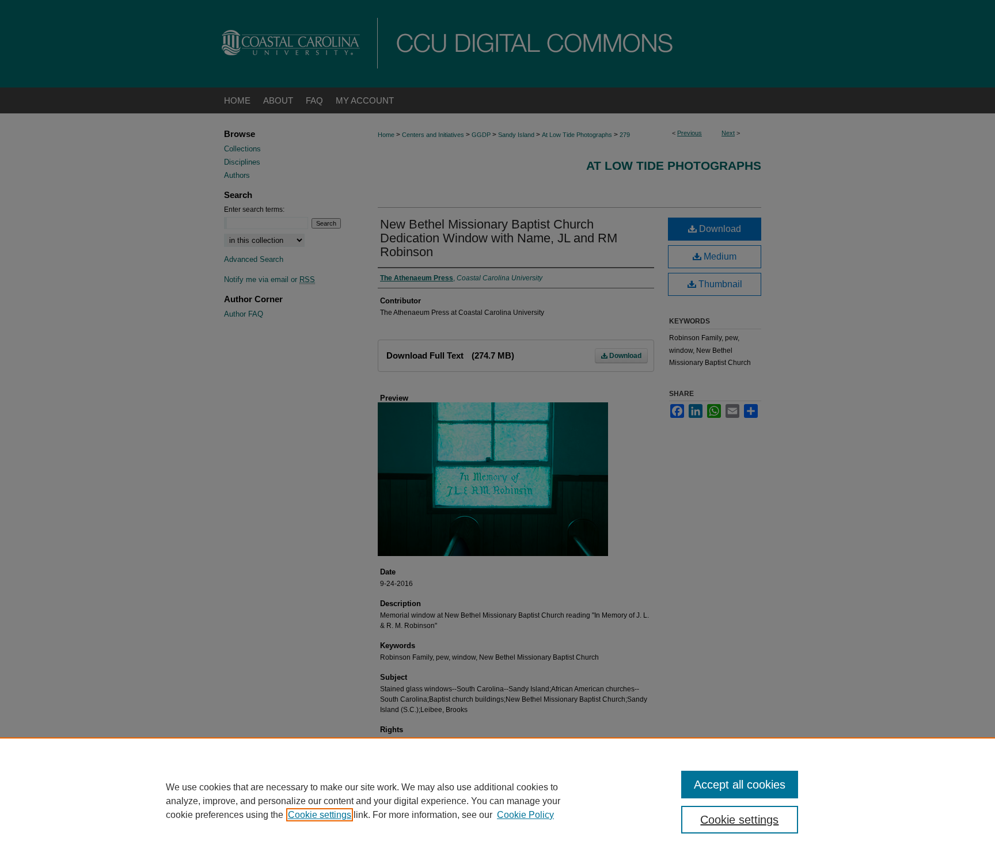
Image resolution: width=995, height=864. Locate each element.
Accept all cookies (739, 784)
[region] (497, 800)
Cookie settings (319, 815)
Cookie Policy (525, 815)
